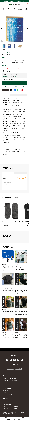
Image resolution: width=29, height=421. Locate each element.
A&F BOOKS (9, 52)
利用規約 (5, 412)
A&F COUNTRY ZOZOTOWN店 (10, 408)
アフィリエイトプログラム (9, 384)
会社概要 (5, 400)
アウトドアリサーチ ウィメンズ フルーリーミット (11, 222)
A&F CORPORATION (8, 404)
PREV (1, 29)
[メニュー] (3, 4)
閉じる (1, 4)
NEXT (28, 29)
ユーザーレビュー (8, 173)
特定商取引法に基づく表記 (8, 413)
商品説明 (6, 95)
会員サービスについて (8, 394)
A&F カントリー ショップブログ (10, 406)
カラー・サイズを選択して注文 (14, 83)
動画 (23, 95)
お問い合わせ (6, 382)
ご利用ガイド (7, 86)
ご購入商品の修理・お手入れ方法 (10, 380)
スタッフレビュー (21, 173)
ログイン (17, 76)
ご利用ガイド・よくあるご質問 (10, 378)
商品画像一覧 (2, 41)
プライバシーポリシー (14, 412)
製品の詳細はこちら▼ (6, 65)
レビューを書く (21, 178)
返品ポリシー (23, 412)
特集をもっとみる (14, 343)
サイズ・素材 (14, 95)
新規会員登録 (6, 76)
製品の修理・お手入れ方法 (18, 86)
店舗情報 (5, 402)
